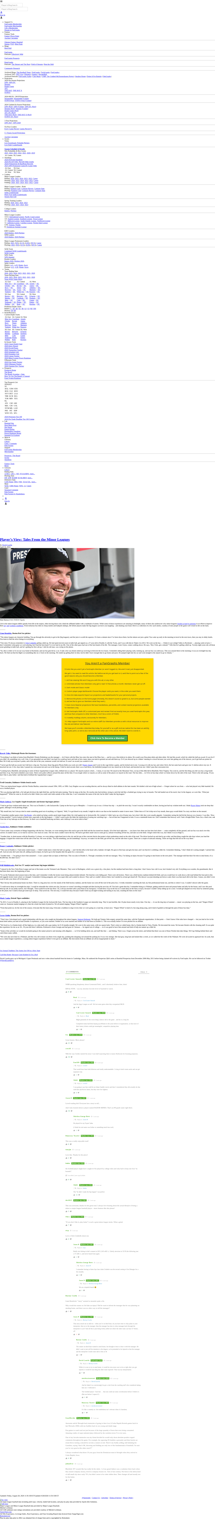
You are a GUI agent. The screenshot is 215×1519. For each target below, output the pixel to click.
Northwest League (43, 221)
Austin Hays (4, 827)
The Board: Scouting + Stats (14, 374)
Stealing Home (80, 76)
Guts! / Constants (10, 443)
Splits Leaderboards (11, 193)
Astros (31, 286)
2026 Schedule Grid (11, 352)
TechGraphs (45, 72)
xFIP (9, 478)
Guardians (20, 284)
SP (12, 311)
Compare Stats (39, 189)
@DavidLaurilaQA (7, 960)
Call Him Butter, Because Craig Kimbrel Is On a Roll (19, 955)
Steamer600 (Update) (21, 99)
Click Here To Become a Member (107, 738)
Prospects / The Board (12, 456)
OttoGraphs (107, 76)
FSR (20, 482)
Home (20, 265)
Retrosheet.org (5, 1516)
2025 (6, 153)
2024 (11, 153)
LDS (27, 243)
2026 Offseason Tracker (13, 364)
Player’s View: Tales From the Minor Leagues (35, 539)
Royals (19, 286)
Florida (17, 225)
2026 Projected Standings (13, 160)
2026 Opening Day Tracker (14, 366)
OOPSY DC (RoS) (11, 117)
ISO (17, 474)
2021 (24, 153)
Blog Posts (19, 44)
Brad (87, 1016)
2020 (28, 153)
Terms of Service (115, 1498)
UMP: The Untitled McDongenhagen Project (58, 76)
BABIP (14, 478)
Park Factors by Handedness (14, 494)
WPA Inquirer (9, 257)
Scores (6, 458)
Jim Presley (28, 815)
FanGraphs (8, 52)
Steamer (7, 84)
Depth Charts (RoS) (11, 111)
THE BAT (8, 90)
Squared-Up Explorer (12, 435)
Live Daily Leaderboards (13, 145)
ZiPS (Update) (19, 107)
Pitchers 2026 (19, 261)
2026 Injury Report (11, 346)
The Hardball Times (24, 72)
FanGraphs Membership (13, 24)
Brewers (20, 296)
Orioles (7, 286)
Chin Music (36, 76)
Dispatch (27, 74)
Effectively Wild (17, 54)
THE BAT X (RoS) (25, 115)
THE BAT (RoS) (10, 115)
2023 (15, 153)
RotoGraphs (8, 62)
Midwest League (14, 221)
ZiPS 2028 (17, 123)
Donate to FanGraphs (12, 30)
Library (7, 441)
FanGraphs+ (55, 72)
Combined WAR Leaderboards (15, 251)
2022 (20, 153)
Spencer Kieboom (84, 919)
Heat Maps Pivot (10, 425)
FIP (5, 478)
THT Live (19, 74)
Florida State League (40, 223)
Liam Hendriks (6, 633)
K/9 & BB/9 (22, 478)
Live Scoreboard (10, 143)
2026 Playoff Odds (11, 162)
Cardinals (20, 298)
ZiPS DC (12, 82)
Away (26, 265)
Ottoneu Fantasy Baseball (13, 42)
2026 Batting (9, 233)
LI (25, 486)
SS (19, 309)
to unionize (192, 624)
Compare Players (27, 189)
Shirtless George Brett (95, 1283)
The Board (8, 372)
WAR (6, 486)
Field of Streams (37, 64)
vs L (11, 265)
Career (35, 178)
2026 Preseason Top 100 (13, 417)
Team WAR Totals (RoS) (13, 279)
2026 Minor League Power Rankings (17, 358)
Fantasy (34, 74)
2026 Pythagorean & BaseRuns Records (18, 164)
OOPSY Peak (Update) (23, 101)
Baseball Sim (9, 423)
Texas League (38, 219)
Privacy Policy (128, 1498)
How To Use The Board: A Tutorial (17, 376)
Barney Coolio (87, 1320)
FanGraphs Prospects (11, 58)
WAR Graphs (9, 253)
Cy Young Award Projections (14, 133)
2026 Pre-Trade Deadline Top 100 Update (19, 419)
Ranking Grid (15, 189)
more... (32, 474)
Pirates (19, 302)
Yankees (8, 292)
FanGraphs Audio (25, 76)
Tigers (19, 288)
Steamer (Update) (22, 109)
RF (31, 309)
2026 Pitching (19, 233)
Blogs (6, 466)
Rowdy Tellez (5, 753)
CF (28, 309)
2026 (12, 178)
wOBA (7, 474)
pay (5, 626)
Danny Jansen (88, 765)
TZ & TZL (27, 482)
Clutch (29, 486)
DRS (16, 482)
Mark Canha (5, 898)
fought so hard (182, 624)
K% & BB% (24, 474)
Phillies (7, 304)
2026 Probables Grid (11, 354)
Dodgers (32, 298)
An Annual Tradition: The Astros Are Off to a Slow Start (20, 951)
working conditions (16, 626)
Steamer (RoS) (9, 109)
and (8, 626)
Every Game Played (11, 129)
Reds (18, 304)
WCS (33, 243)
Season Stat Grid (10, 197)
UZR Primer (8, 482)
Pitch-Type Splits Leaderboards (15, 195)
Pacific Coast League (32, 217)
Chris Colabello (30, 643)
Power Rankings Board (12, 433)
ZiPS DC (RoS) (30, 107)
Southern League (26, 219)
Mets (6, 300)
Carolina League (26, 223)
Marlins (7, 298)
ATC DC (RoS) (10, 113)
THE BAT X (17, 90)
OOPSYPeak (9, 101)
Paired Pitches (9, 429)
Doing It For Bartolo (94, 76)
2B (16, 309)
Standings (7, 460)
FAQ (12, 44)
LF (25, 309)
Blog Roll (7, 48)
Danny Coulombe (6, 846)
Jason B (85, 1119)
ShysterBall (43, 74)
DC (15, 284)
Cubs (18, 300)
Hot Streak (8, 427)
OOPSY (7, 92)
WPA (21, 486)
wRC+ (13, 474)
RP (15, 311)
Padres (31, 302)
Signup (7, 44)
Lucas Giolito (5, 915)
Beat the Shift (49, 64)
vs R (16, 265)
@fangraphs (86, 1498)
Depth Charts (9, 86)
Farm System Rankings (12, 378)
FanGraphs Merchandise (13, 26)
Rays (6, 288)
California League (13, 223)
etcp (84, 1247)
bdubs (85, 1188)
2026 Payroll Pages (11, 348)
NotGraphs (36, 72)
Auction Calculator (11, 38)
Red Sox (8, 290)
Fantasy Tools (9, 464)
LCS (22, 243)
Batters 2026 (8, 261)
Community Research (12, 68)
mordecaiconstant (96, 1406)
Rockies (32, 304)
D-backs (32, 296)
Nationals (8, 302)
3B (22, 309)
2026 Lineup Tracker (11, 356)
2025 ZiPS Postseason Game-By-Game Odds (20, 166)
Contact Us (96, 1498)
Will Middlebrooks (7, 865)
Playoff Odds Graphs (26, 162)
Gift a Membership (11, 28)
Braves (7, 296)
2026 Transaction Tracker (13, 350)
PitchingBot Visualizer (12, 431)
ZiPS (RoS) (8, 107)
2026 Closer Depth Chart (13, 344)
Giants (31, 300)
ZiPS (6, 82)
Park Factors (8, 446)
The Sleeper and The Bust (21, 64)
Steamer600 (8, 99)
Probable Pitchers (23, 143)
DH (34, 309)
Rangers (32, 292)
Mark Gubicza (5, 802)
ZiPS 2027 (8, 123)
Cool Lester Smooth (89, 1000)
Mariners (32, 290)
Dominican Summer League (17, 227)
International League (16, 217)
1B (13, 309)
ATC (6, 88)
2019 (33, 153)
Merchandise (9, 452)
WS (17, 243)
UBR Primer (13, 486)
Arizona (12, 225)
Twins (19, 290)
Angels (31, 284)
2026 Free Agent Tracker (13, 362)
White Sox (20, 292)
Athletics (32, 288)
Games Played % (26, 129)
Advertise (104, 1498)
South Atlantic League (28, 221)
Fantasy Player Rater (11, 36)
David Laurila (7, 545)
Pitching (13, 211)
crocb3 (85, 1065)
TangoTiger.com (6, 1512)
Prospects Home (10, 370)
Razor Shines (195, 805)
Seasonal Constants (11, 490)
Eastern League (13, 219)
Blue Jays (8, 284)
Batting (7, 211)
